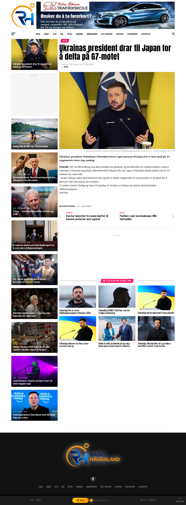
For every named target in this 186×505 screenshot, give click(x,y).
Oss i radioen (106, 33)
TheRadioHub (180, 501)
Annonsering (92, 33)
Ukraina (79, 33)
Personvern (132, 33)
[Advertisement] (34, 96)
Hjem (38, 33)
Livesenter (145, 33)
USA (61, 33)
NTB (54, 33)
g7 (79, 206)
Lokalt (46, 33)
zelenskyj (87, 206)
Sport (69, 33)
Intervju (120, 33)
